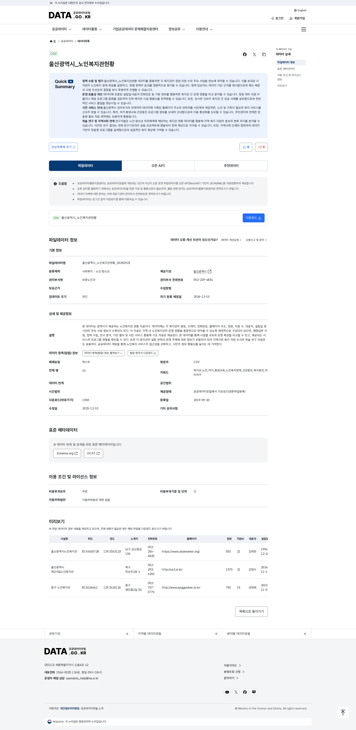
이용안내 (202, 29)
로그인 (279, 18)
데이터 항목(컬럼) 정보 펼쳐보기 (101, 353)
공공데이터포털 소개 (92, 708)
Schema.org (65, 453)
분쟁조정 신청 (232, 672)
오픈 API (158, 166)
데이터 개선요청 (230, 240)
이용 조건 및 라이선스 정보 (289, 77)
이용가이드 (231, 665)
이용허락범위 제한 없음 (96, 500)
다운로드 (251, 218)
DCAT (91, 453)
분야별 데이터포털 (238, 634)
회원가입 (299, 18)
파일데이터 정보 (286, 62)
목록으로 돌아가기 (251, 611)
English (301, 10)
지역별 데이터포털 (149, 634)
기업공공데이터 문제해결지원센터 (135, 29)
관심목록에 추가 (61, 147)
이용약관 (54, 708)
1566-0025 (63, 672)
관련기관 (54, 634)
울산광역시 (200, 271)
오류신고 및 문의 (255, 240)
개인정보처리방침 (69, 708)
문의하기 (229, 678)
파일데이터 (86, 167)
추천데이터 (231, 166)
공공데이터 (59, 29)
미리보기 (282, 85)
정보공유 (174, 29)
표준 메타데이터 (286, 69)
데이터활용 (89, 29)
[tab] (85, 166)
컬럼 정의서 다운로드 (141, 353)
